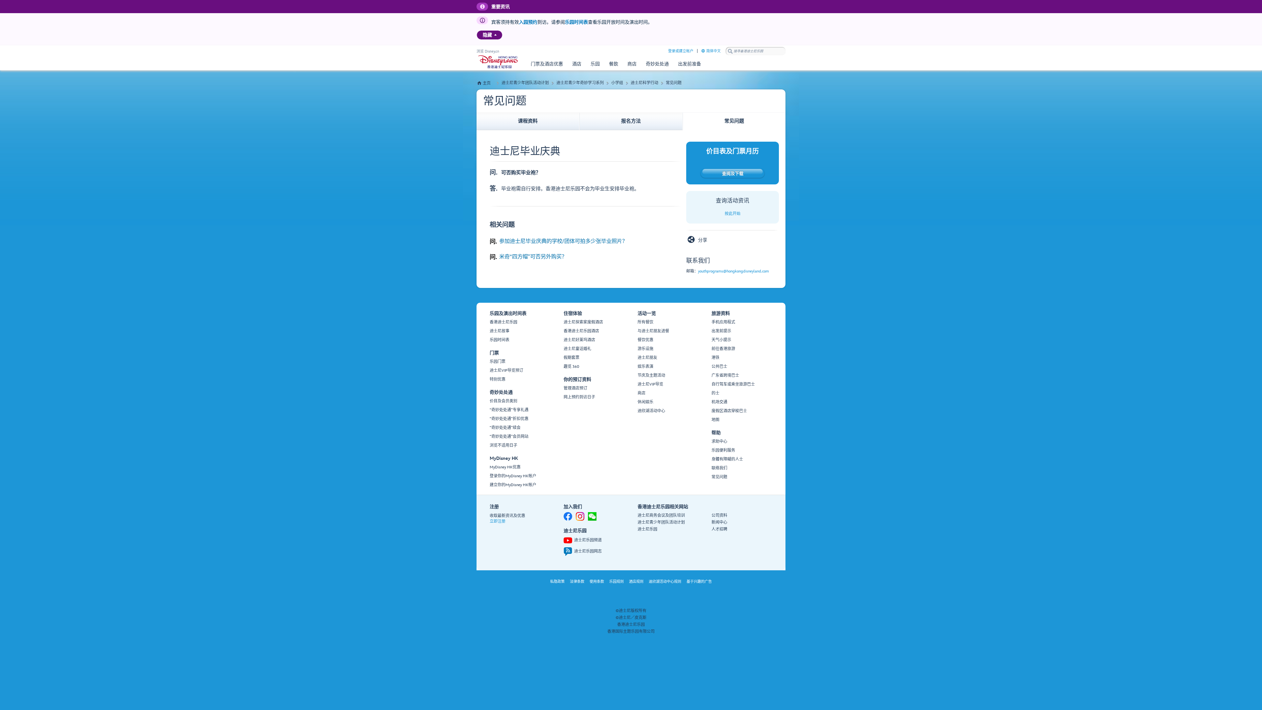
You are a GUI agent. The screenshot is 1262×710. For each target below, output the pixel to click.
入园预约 (528, 22)
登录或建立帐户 (680, 51)
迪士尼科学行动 (644, 83)
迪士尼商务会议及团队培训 (661, 515)
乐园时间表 (576, 22)
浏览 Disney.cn (488, 51)
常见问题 (674, 83)
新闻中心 (719, 522)
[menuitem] (495, 34)
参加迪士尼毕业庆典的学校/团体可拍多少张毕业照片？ (563, 241)
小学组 (617, 83)
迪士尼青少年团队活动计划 (525, 83)
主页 (487, 83)
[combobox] (756, 51)
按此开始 (732, 213)
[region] (489, 35)
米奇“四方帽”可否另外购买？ (533, 256)
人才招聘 (719, 529)
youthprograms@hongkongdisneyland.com (733, 271)
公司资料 (719, 515)
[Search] (730, 51)
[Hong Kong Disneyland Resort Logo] (498, 61)
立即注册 (497, 521)
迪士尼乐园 (647, 529)
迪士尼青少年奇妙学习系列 (580, 83)
